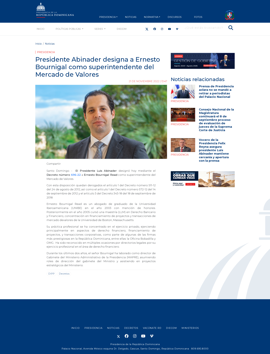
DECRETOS (131, 328)
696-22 (76, 174)
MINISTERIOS (190, 328)
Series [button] (99, 29)
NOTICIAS (130, 17)
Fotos (198, 17)
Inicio (40, 29)
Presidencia (46, 52)
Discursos (175, 17)
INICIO (75, 328)
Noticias (50, 43)
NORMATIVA (151, 17)
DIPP (51, 273)
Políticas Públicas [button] (68, 29)
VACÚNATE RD (152, 328)
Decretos (64, 273)
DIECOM (122, 29)
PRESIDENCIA (107, 17)
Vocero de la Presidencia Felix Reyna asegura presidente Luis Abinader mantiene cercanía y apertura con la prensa (214, 150)
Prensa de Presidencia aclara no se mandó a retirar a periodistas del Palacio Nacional (216, 91)
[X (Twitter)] (146, 29)
